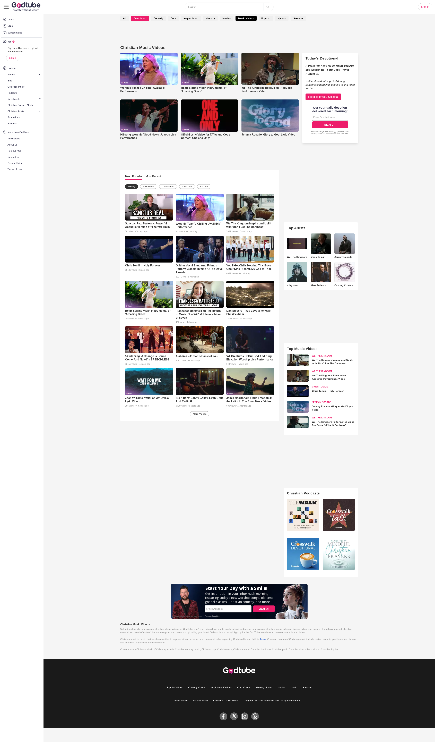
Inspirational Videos (221, 687)
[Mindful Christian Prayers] (339, 554)
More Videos (199, 413)
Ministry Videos (264, 687)
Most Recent (153, 176)
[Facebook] (223, 716)
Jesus (263, 639)
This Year (187, 186)
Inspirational (191, 18)
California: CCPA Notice (225, 700)
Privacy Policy (200, 700)
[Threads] (255, 716)
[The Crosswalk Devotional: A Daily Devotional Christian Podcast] (303, 554)
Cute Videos (243, 687)
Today (131, 186)
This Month (168, 186)
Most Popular (133, 176)
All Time (204, 186)
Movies (226, 18)
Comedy (158, 18)
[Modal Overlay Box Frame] (330, 121)
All (124, 18)
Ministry (210, 18)
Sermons (298, 18)
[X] (234, 716)
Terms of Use (180, 700)
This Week (148, 186)
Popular (265, 18)
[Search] (267, 7)
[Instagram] (244, 716)
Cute (173, 18)
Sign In (12, 57)
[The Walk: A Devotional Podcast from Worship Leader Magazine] (303, 515)
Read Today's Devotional (323, 96)
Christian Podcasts (303, 493)
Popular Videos (175, 687)
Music (294, 687)
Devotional (140, 18)
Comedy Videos (196, 687)
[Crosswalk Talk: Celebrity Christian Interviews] (339, 515)
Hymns (282, 18)
